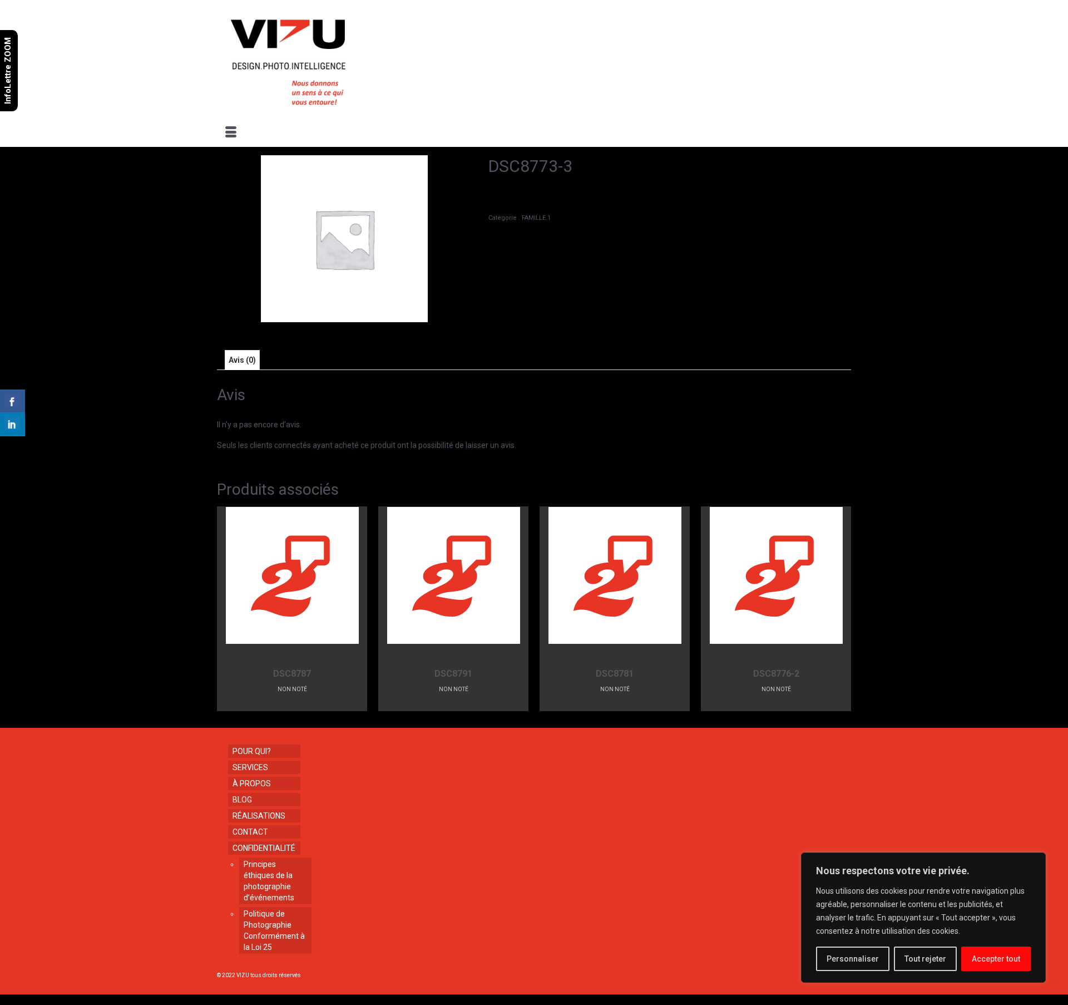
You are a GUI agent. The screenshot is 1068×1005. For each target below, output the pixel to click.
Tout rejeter (925, 958)
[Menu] (231, 133)
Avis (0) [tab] (242, 360)
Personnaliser (853, 958)
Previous (226, 608)
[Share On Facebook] (12, 401)
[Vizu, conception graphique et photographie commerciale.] (318, 59)
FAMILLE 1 (536, 217)
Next (841, 608)
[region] (923, 918)
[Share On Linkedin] (12, 424)
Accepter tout (996, 958)
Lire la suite (292, 702)
